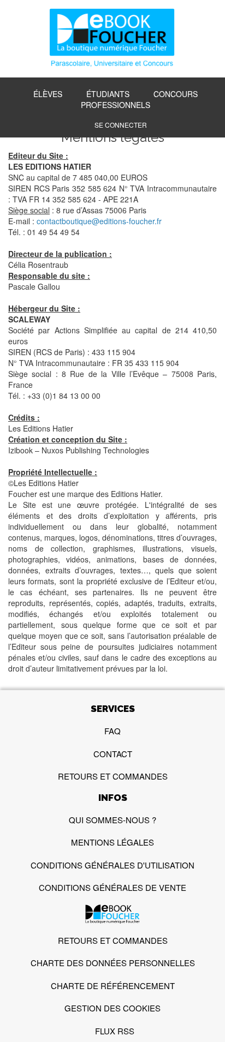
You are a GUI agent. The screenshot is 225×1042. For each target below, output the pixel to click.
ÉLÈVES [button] (47, 93)
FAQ (112, 730)
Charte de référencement (113, 985)
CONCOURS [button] (175, 93)
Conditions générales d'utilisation (112, 865)
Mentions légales (112, 842)
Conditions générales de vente (112, 887)
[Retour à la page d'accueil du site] (112, 39)
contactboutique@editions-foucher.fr (99, 220)
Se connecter (120, 124)
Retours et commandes (113, 776)
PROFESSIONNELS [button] (115, 104)
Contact (112, 753)
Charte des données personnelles (113, 962)
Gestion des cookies (112, 1008)
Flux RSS (114, 1031)
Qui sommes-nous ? (112, 819)
